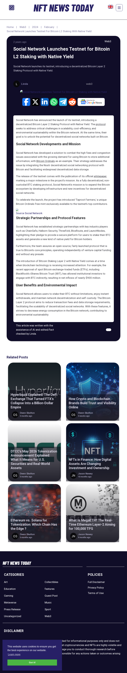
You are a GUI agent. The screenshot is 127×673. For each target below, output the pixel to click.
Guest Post (51, 595)
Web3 (23, 27)
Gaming (8, 595)
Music (48, 602)
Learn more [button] (14, 654)
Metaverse (10, 602)
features (50, 588)
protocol (101, 124)
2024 (35, 27)
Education (10, 588)
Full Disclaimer (96, 582)
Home (10, 27)
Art (6, 582)
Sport (48, 609)
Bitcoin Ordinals (45, 161)
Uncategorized (12, 616)
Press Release (12, 609)
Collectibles (51, 582)
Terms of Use (96, 593)
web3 (89, 83)
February (49, 27)
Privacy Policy (96, 587)
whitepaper (100, 176)
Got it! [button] (32, 662)
